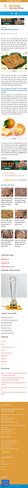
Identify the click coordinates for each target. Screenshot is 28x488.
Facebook (5, 484)
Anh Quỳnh (15, 33)
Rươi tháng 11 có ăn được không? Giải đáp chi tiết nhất (13, 383)
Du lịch (3, 350)
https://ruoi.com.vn (11, 433)
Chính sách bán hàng (6, 444)
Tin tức (3, 364)
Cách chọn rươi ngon (8, 173)
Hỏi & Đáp (3, 27)
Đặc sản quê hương (6, 353)
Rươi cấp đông (5, 464)
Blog (2, 344)
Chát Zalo (5, 481)
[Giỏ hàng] (16, 13)
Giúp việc (3, 358)
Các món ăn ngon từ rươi (8, 347)
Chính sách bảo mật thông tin (9, 442)
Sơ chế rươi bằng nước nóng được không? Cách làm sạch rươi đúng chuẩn (7, 202)
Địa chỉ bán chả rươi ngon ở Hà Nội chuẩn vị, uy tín (14, 388)
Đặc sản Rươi (5, 356)
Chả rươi (3, 466)
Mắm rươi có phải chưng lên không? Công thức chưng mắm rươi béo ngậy (13, 374)
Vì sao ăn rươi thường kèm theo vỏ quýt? (13, 175)
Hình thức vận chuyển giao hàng (9, 448)
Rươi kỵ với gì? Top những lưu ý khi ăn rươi (20, 222)
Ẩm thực (3, 341)
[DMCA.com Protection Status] (6, 452)
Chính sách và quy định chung (9, 441)
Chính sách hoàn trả (6, 446)
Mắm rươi (3, 469)
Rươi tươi (3, 461)
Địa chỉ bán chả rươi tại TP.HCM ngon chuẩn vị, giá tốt (13, 393)
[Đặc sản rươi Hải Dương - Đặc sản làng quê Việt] (14, 7)
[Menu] (12, 13)
